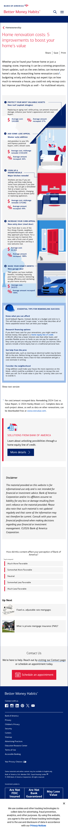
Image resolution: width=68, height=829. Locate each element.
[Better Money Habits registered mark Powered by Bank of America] (34, 694)
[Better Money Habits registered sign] (22, 12)
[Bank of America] (16, 5)
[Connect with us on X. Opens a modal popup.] (27, 705)
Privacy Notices (38, 825)
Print (63, 52)
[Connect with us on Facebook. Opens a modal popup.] (6, 705)
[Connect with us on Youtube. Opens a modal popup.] (33, 705)
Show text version (10, 386)
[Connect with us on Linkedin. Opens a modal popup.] (17, 705)
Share (48, 52)
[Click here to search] (54, 12)
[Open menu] (61, 12)
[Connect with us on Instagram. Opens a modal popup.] (12, 705)
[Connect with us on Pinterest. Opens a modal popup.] (22, 705)
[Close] (64, 803)
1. (3, 400)
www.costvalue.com (36, 410)
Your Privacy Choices (13, 762)
